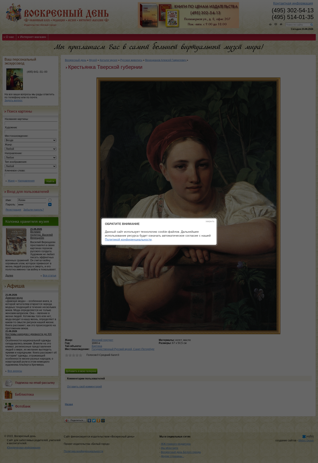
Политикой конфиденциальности (128, 239)
